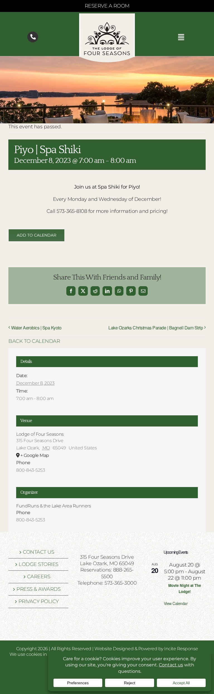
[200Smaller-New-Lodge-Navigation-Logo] (107, 16)
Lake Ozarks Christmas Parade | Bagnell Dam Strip (155, 327)
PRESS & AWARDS (38, 589)
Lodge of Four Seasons (40, 434)
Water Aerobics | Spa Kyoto (36, 327)
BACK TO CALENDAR (34, 341)
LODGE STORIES (39, 564)
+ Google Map (34, 455)
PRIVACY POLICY (38, 601)
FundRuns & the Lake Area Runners (53, 506)
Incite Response (181, 648)
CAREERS (38, 576)
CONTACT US (38, 552)
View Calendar (176, 603)
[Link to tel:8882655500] (32, 37)
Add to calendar (36, 235)
